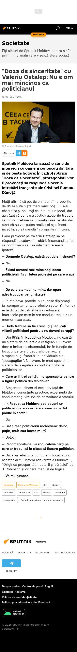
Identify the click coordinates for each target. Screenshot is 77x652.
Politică (8, 552)
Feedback (44, 602)
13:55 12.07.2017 (12, 96)
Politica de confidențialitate (19, 597)
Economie (42, 552)
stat (36, 492)
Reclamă (20, 591)
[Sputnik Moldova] (12, 30)
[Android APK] (14, 613)
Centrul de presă (32, 586)
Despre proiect (11, 586)
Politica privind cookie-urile (19, 602)
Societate (8, 484)
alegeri (55, 484)
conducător (10, 499)
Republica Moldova (28, 484)
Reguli (49, 586)
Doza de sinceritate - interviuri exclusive (42, 499)
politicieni (9, 492)
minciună (60, 492)
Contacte (7, 591)
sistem (46, 492)
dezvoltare (24, 492)
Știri (45, 484)
